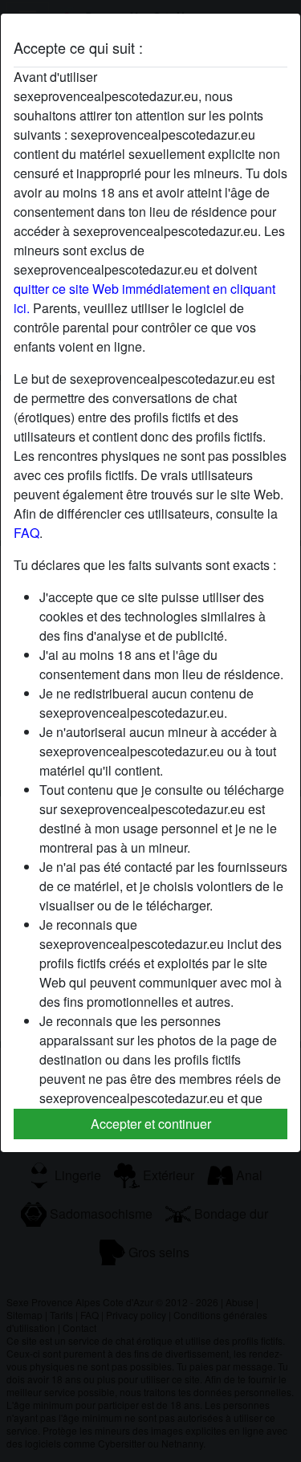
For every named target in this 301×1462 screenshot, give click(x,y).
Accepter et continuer (151, 1123)
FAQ (26, 532)
